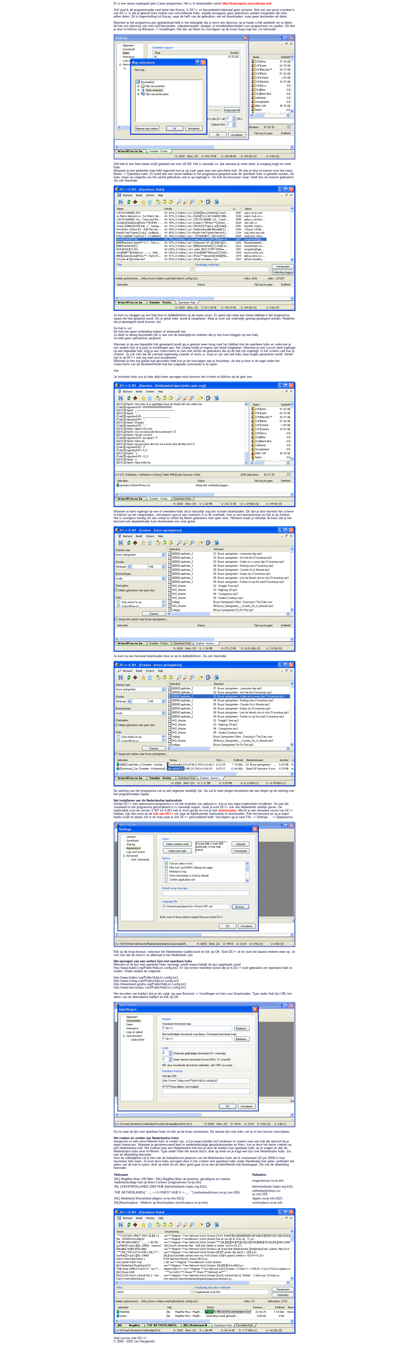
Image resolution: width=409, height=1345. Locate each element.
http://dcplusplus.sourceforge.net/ (246, 3)
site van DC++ (163, 813)
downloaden (227, 810)
